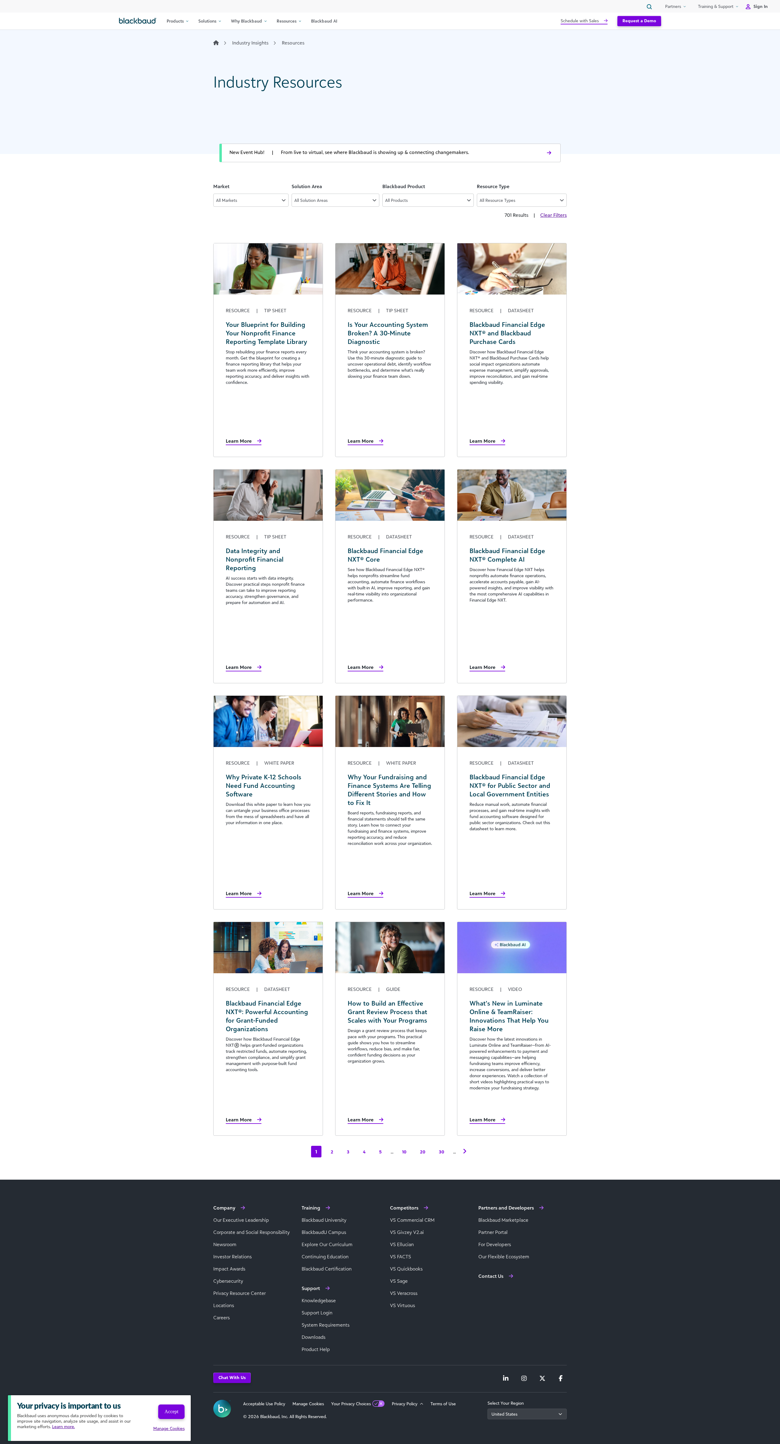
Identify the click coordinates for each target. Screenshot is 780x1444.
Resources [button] (286, 20)
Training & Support (715, 6)
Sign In (760, 6)
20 (422, 1151)
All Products (396, 200)
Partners (673, 6)
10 (404, 1151)
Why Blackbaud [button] (246, 20)
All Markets (226, 200)
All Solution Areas (311, 200)
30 (441, 1151)
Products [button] (175, 20)
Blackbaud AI (324, 20)
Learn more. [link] (63, 1426)
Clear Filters (553, 215)
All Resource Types (497, 200)
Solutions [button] (207, 20)
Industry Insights (250, 43)
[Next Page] (465, 1151)
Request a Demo (639, 20)
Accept (171, 1411)
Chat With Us (232, 1377)
